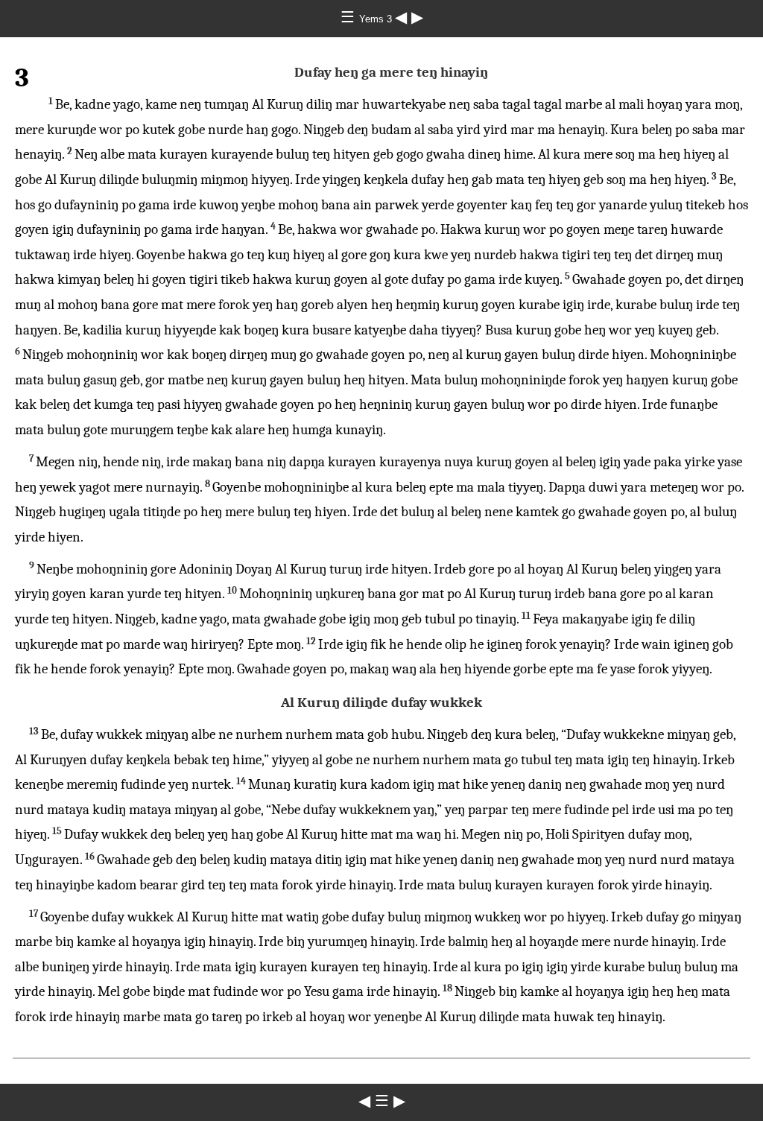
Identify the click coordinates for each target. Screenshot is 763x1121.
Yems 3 (377, 19)
